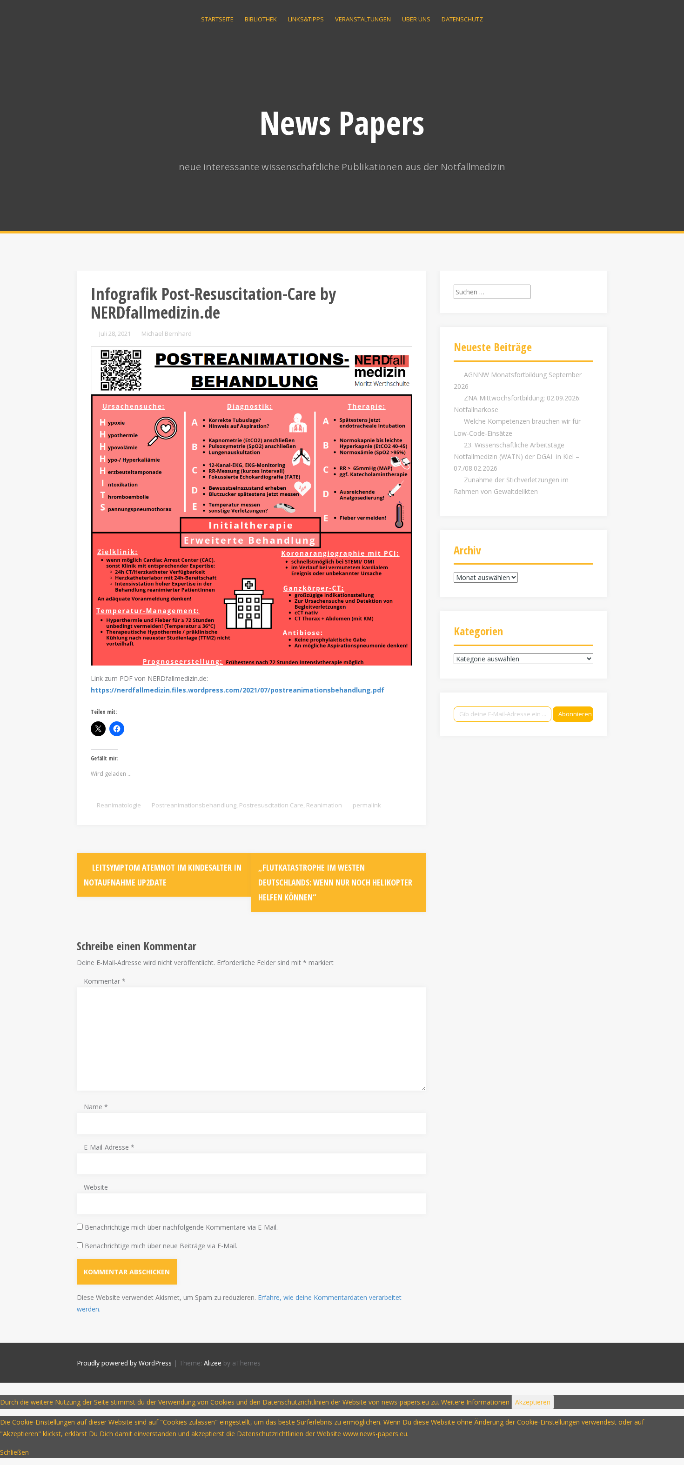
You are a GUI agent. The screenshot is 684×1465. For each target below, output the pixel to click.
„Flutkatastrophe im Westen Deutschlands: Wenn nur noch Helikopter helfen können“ (335, 882)
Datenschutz (462, 19)
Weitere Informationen (475, 1402)
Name (96, 1106)
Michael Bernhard (166, 333)
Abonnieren (575, 714)
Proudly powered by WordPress (124, 1362)
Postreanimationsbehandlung (194, 805)
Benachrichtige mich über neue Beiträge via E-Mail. (161, 1245)
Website (96, 1187)
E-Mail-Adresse (109, 1147)
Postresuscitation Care (271, 805)
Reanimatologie (119, 805)
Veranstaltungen (363, 19)
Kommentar (105, 981)
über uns (416, 19)
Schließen (14, 1452)
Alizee (212, 1362)
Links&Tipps (306, 19)
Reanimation (324, 805)
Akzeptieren (532, 1402)
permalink (366, 805)
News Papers (342, 122)
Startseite (217, 19)
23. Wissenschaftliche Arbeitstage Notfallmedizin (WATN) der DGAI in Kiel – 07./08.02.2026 (516, 456)
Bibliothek (261, 19)
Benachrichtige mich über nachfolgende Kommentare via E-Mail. (181, 1227)
